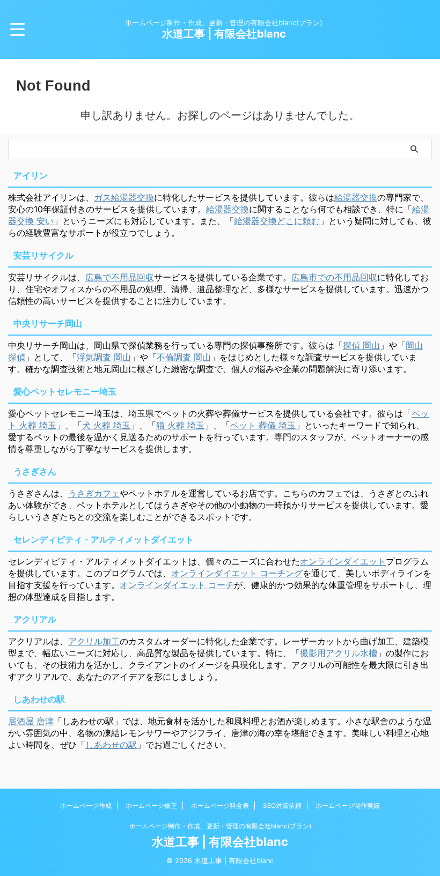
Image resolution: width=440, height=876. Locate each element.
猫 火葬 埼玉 (180, 425)
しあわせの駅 (111, 744)
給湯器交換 (355, 197)
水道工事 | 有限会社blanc (224, 33)
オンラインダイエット (343, 561)
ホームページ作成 (86, 805)
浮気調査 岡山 (104, 357)
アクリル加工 (94, 641)
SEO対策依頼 (282, 805)
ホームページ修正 (151, 805)
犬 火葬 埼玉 (106, 425)
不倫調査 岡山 (184, 357)
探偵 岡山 (361, 345)
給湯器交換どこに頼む (277, 221)
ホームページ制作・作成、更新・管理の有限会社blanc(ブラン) (220, 826)
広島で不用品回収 (119, 277)
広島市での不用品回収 (334, 277)
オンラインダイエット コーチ (177, 585)
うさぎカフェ (94, 493)
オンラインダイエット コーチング (237, 573)
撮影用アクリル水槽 (338, 653)
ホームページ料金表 (220, 805)
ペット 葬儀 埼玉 (263, 425)
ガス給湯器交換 (124, 197)
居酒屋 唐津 (31, 721)
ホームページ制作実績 (348, 805)
